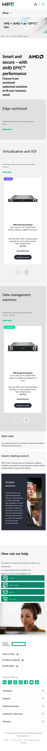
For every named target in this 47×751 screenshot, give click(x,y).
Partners (7, 721)
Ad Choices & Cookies (32, 740)
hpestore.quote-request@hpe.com (16, 573)
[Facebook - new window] (26, 682)
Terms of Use (16, 740)
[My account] (35, 4)
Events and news (11, 706)
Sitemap (23, 743)
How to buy (12, 599)
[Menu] (43, 4)
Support (7, 698)
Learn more (7, 129)
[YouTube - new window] (31, 682)
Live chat (11, 578)
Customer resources (13, 714)
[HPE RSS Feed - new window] (37, 682)
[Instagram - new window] (15, 682)
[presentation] (26, 272)
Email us (11, 592)
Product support (14, 585)
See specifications (23, 250)
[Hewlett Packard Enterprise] (8, 4)
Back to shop (5, 36)
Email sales (8, 665)
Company (7, 690)
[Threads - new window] (21, 682)
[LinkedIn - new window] (5, 682)
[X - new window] (10, 682)
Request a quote (23, 257)
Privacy (6, 740)
